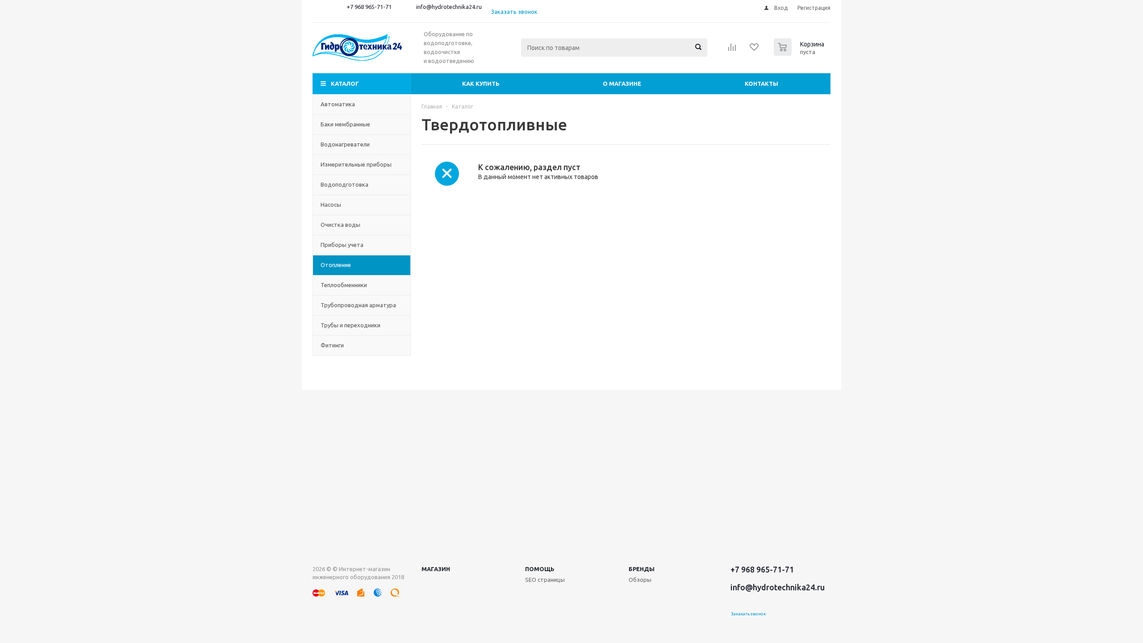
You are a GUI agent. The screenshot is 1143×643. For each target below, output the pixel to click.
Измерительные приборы (356, 164)
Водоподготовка (344, 184)
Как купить (481, 83)
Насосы (331, 204)
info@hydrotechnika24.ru (449, 7)
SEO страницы (545, 579)
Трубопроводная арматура (358, 305)
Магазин (435, 569)
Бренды (642, 569)
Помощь (540, 569)
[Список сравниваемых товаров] (732, 50)
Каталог (345, 83)
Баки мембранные (345, 124)
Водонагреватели (345, 144)
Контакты (761, 83)
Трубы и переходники (350, 325)
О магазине (622, 83)
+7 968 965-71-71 (369, 7)
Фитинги (332, 345)
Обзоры (640, 579)
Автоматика (338, 104)
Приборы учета (342, 245)
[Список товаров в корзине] (800, 53)
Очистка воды (340, 224)
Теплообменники (344, 285)
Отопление (336, 265)
